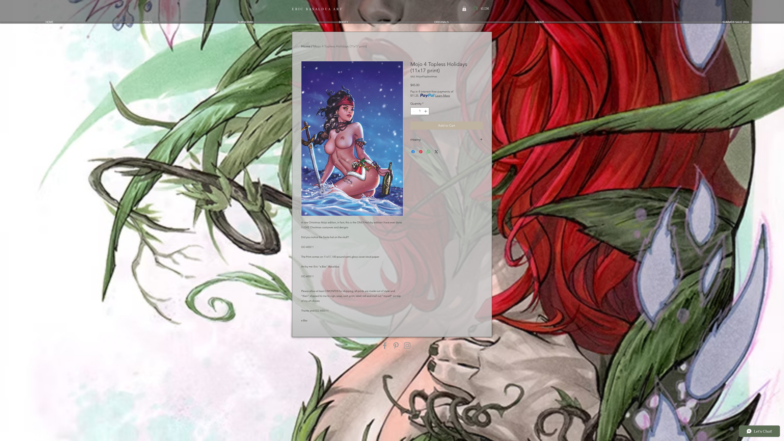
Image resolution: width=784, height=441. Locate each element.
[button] (464, 8)
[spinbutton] (419, 111)
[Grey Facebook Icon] (384, 345)
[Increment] (426, 111)
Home (305, 46)
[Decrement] (413, 111)
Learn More (442, 95)
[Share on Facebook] (413, 151)
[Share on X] (436, 151)
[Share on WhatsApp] (428, 151)
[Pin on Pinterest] (420, 151)
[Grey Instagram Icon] (407, 345)
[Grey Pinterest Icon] (396, 345)
